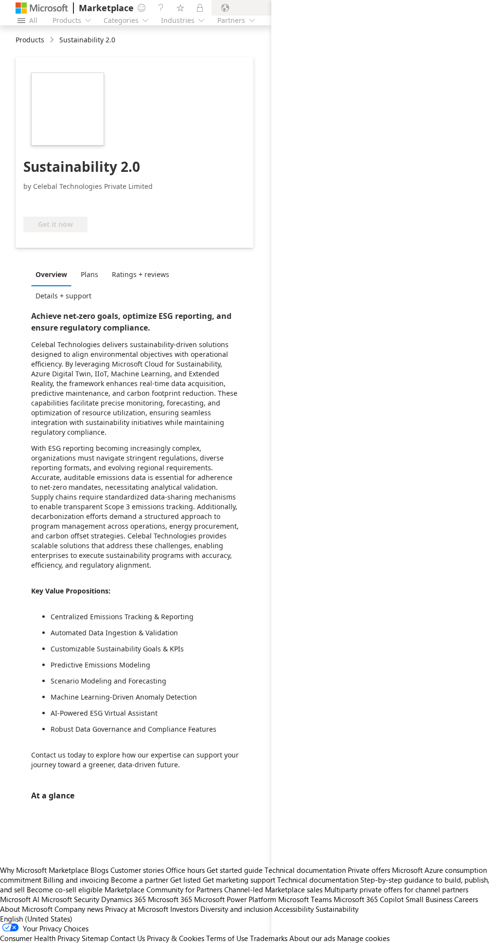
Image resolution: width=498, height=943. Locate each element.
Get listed (185, 880)
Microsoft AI (19, 899)
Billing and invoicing (76, 880)
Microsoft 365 (170, 899)
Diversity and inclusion (236, 909)
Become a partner (139, 880)
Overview (51, 274)
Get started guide (235, 870)
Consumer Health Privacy (40, 938)
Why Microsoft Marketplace (44, 870)
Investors (184, 909)
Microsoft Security (70, 899)
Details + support (63, 295)
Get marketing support (239, 880)
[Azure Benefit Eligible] (62, 202)
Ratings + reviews (140, 274)
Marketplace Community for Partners (163, 889)
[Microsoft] (42, 8)
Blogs (99, 870)
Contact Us (127, 938)
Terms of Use (227, 938)
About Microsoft (26, 909)
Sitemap (95, 938)
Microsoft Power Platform (235, 899)
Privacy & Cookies (175, 938)
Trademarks (268, 938)
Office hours (185, 870)
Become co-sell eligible (65, 889)
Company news (78, 909)
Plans (89, 274)
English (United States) (36, 919)
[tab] (53, 274)
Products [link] (30, 39)
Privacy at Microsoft (136, 909)
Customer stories (137, 870)
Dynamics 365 (123, 899)
